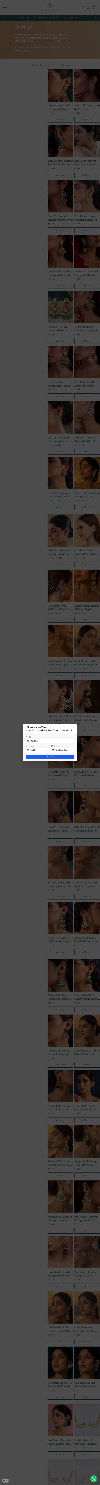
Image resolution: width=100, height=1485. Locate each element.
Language (31, 746)
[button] (5, 1481)
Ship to (31, 737)
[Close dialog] (75, 725)
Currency (56, 746)
